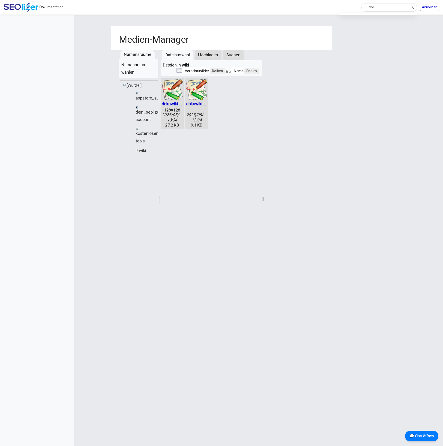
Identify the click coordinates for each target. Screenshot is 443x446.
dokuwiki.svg (198, 103)
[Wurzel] (134, 85)
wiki (142, 150)
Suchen (233, 54)
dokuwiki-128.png (178, 103)
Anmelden (429, 7)
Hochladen (208, 54)
